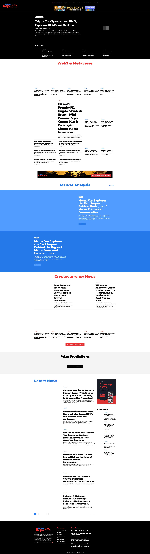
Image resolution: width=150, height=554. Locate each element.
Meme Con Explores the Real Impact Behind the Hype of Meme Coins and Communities (108, 53)
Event (44, 49)
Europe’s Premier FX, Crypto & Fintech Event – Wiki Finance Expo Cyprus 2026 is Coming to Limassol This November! (48, 54)
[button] (98, 3)
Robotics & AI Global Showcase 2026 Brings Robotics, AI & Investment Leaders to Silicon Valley (44, 160)
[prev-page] (104, 28)
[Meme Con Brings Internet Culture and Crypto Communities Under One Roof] (108, 77)
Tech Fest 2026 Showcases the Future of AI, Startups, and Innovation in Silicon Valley (70, 160)
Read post (82, 224)
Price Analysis (39, 17)
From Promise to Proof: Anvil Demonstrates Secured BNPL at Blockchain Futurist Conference (68, 53)
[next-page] (107, 28)
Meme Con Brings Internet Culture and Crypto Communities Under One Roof (70, 152)
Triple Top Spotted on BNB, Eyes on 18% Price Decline (56, 23)
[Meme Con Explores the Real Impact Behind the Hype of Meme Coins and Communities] (99, 52)
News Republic (38, 28)
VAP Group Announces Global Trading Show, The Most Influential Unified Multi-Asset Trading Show (88, 53)
